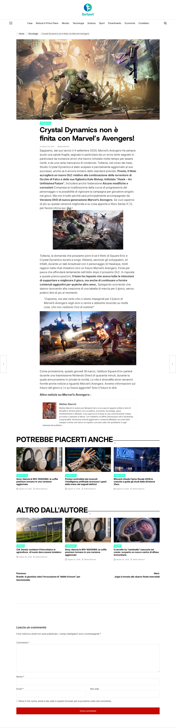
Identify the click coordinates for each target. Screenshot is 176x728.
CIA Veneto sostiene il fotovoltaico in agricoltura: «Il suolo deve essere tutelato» (38, 550)
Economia (130, 23)
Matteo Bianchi (63, 146)
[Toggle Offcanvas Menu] (10, 23)
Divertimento (114, 23)
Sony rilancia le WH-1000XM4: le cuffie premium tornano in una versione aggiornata (37, 482)
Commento (22, 642)
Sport (102, 23)
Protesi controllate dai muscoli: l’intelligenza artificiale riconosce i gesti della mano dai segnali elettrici (85, 482)
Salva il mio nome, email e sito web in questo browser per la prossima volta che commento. (65, 701)
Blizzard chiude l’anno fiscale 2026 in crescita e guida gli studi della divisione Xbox (134, 482)
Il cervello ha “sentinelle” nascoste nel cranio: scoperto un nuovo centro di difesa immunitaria (136, 552)
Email (20, 688)
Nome (20, 676)
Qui (69, 208)
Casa (29, 23)
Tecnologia (78, 23)
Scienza (91, 23)
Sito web (94, 688)
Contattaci (143, 23)
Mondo (65, 23)
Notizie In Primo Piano (47, 23)
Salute (117, 546)
